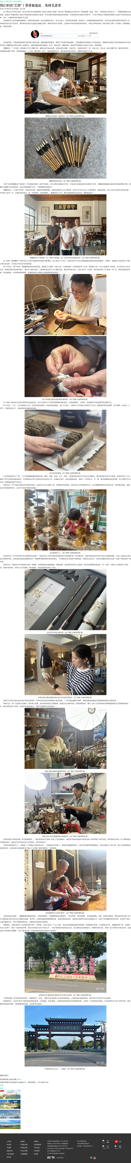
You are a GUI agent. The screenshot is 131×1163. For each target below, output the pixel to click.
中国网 (9, 1148)
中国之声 (8, 1)
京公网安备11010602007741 (66, 1148)
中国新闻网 (37, 1144)
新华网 (9, 1144)
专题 (1, 1085)
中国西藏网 (23, 1154)
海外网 (9, 1157)
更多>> (2, 1088)
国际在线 (9, 1151)
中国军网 (37, 1151)
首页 (1, 1)
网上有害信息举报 (81, 1141)
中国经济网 (23, 1148)
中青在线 (37, 1148)
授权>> (19, 1079)
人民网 (9, 1141)
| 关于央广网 (59, 1158)
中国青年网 (23, 1144)
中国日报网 (10, 1154)
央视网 (22, 1141)
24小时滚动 (17, 1)
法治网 (36, 1154)
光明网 (36, 1141)
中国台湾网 (23, 1151)
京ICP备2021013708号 (53, 1148)
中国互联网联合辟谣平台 (83, 1143)
